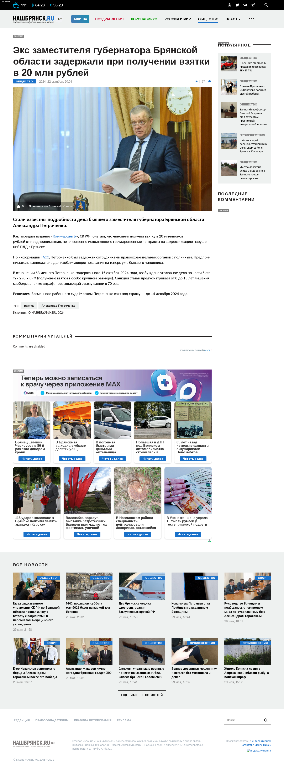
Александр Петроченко (58, 305)
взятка (29, 305)
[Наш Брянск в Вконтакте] (245, 5)
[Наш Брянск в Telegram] (253, 5)
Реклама (124, 720)
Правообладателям (52, 720)
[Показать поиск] (266, 5)
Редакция (22, 720)
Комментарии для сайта (196, 350)
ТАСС (45, 257)
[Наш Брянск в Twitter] (237, 5)
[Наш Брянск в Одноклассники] (229, 5)
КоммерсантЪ (64, 237)
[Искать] (266, 720)
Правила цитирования (92, 720)
